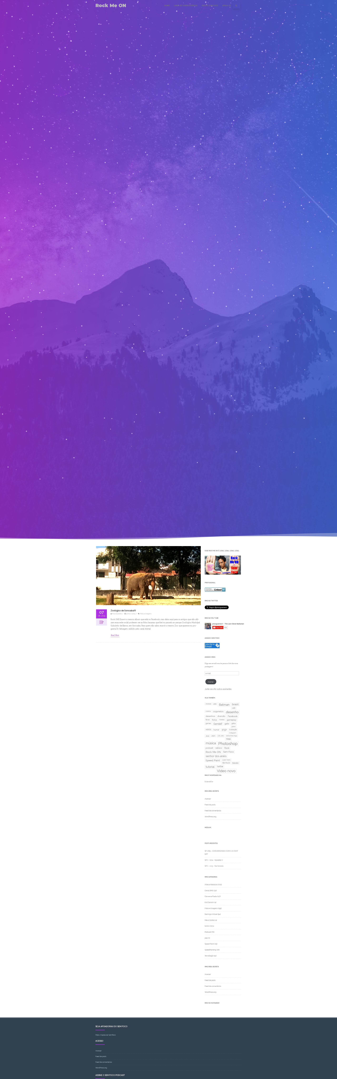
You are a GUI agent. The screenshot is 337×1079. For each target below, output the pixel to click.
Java (207, 736)
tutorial (210, 766)
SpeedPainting (210, 950)
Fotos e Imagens (145, 614)
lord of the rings (231, 736)
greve (233, 726)
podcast (209, 748)
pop (206, 938)
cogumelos (218, 711)
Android (208, 704)
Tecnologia (209, 956)
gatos (234, 723)
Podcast (208, 932)
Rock (226, 748)
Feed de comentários (213, 811)
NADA (207, 926)
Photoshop (227, 743)
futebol (221, 720)
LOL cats (221, 736)
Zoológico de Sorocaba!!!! (123, 610)
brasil (235, 704)
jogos (213, 736)
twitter (220, 766)
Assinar (211, 682)
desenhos (210, 716)
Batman (224, 704)
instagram (232, 733)
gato (227, 723)
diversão (221, 716)
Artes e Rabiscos (211, 885)
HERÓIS (208, 730)
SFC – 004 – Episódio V (214, 860)
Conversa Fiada (211, 896)
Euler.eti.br (209, 782)
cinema (208, 711)
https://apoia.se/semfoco (105, 1035)
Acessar (208, 799)
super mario (226, 760)
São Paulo (226, 763)
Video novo (226, 771)
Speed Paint (213, 760)
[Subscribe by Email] (212, 648)
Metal (228, 739)
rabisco (218, 748)
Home (167, 5)
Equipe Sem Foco (210, 5)
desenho (232, 712)
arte (215, 704)
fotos (214, 720)
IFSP (224, 730)
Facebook (232, 716)
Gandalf (217, 723)
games (208, 723)
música (211, 743)
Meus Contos (210, 920)
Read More (115, 635)
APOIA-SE (226, 5)
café (233, 708)
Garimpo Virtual (211, 914)
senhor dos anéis (216, 756)
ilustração (233, 730)
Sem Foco (228, 751)
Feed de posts (210, 805)
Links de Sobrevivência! (186, 5)
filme (208, 720)
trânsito (235, 763)
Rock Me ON (110, 5)
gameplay (231, 720)
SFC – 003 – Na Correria (214, 866)
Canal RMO (209, 890)
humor (216, 730)
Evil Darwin (209, 902)
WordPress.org (210, 817)
